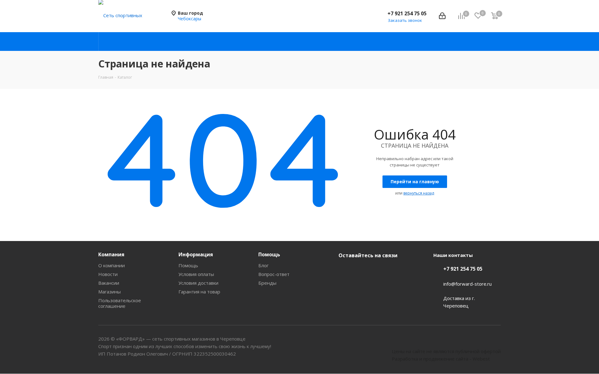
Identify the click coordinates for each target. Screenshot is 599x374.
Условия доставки (198, 283)
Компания (111, 254)
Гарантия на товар (199, 291)
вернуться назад (418, 193)
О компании (111, 265)
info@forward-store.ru (467, 284)
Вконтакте (344, 270)
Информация (195, 254)
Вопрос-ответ (274, 274)
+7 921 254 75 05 (406, 13)
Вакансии (108, 283)
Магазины (109, 291)
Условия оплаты (196, 274)
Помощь (188, 265)
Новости (108, 274)
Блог (263, 265)
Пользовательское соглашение (119, 303)
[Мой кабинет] (442, 16)
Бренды (267, 283)
